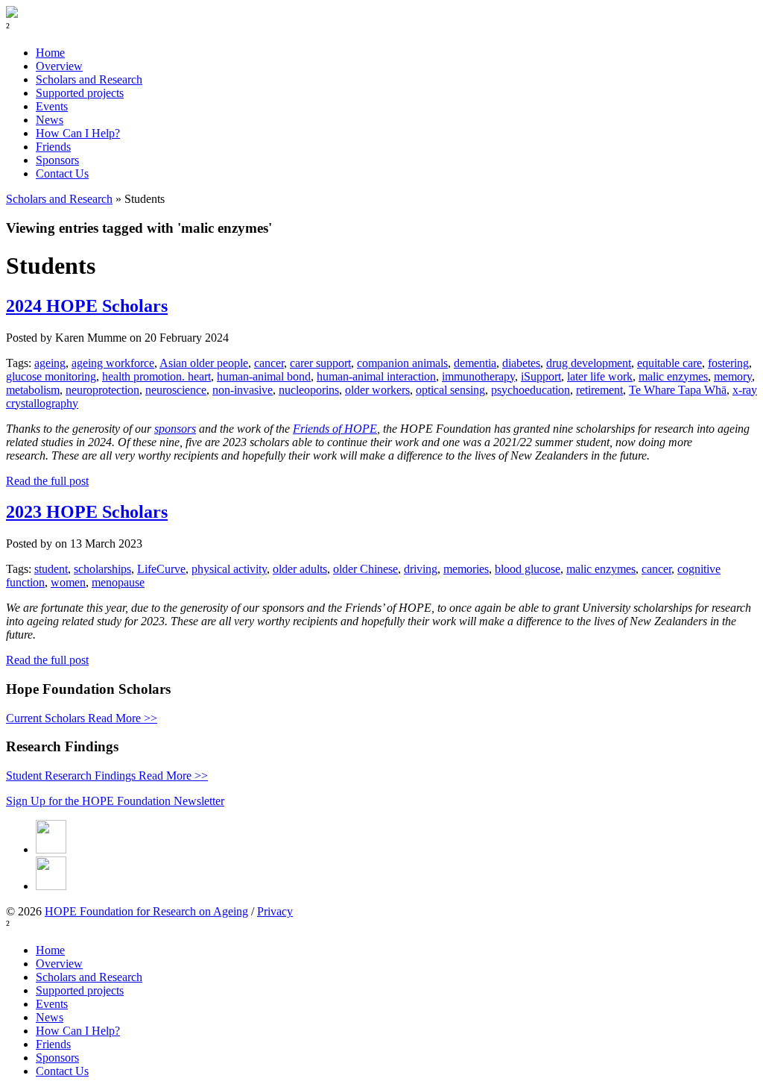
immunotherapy (478, 376)
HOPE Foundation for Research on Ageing (146, 911)
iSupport (541, 376)
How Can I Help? (78, 133)
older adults (300, 569)
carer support (320, 363)
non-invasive (242, 389)
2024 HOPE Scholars (87, 306)
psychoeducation (530, 389)
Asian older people (203, 363)
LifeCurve (161, 569)
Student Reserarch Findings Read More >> (107, 775)
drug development (588, 363)
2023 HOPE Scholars (87, 511)
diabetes (521, 363)
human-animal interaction (376, 376)
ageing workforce (113, 363)
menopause (118, 582)
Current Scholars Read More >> (81, 718)
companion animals (402, 363)
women (68, 582)
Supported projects (80, 93)
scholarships (102, 569)
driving (420, 569)
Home (50, 52)
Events (52, 106)
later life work (600, 376)
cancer (269, 363)
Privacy (275, 911)
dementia (475, 363)
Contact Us (62, 173)
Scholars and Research (89, 79)
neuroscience (175, 389)
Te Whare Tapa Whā (677, 389)
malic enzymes (673, 376)
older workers (377, 389)
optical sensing (450, 389)
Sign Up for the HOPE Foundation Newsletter (115, 801)
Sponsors (57, 160)
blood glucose (527, 569)
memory (733, 376)
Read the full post (47, 480)
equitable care (669, 363)
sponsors (175, 428)
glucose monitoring (51, 376)
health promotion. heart (156, 376)
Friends (53, 146)
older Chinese (365, 569)
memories (466, 569)
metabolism (33, 389)
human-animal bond (264, 376)
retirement (599, 389)
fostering (728, 363)
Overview (59, 66)
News (49, 119)
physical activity (229, 569)
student (51, 569)
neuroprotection (102, 389)
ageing (50, 363)
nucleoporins (309, 389)
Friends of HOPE (335, 428)
